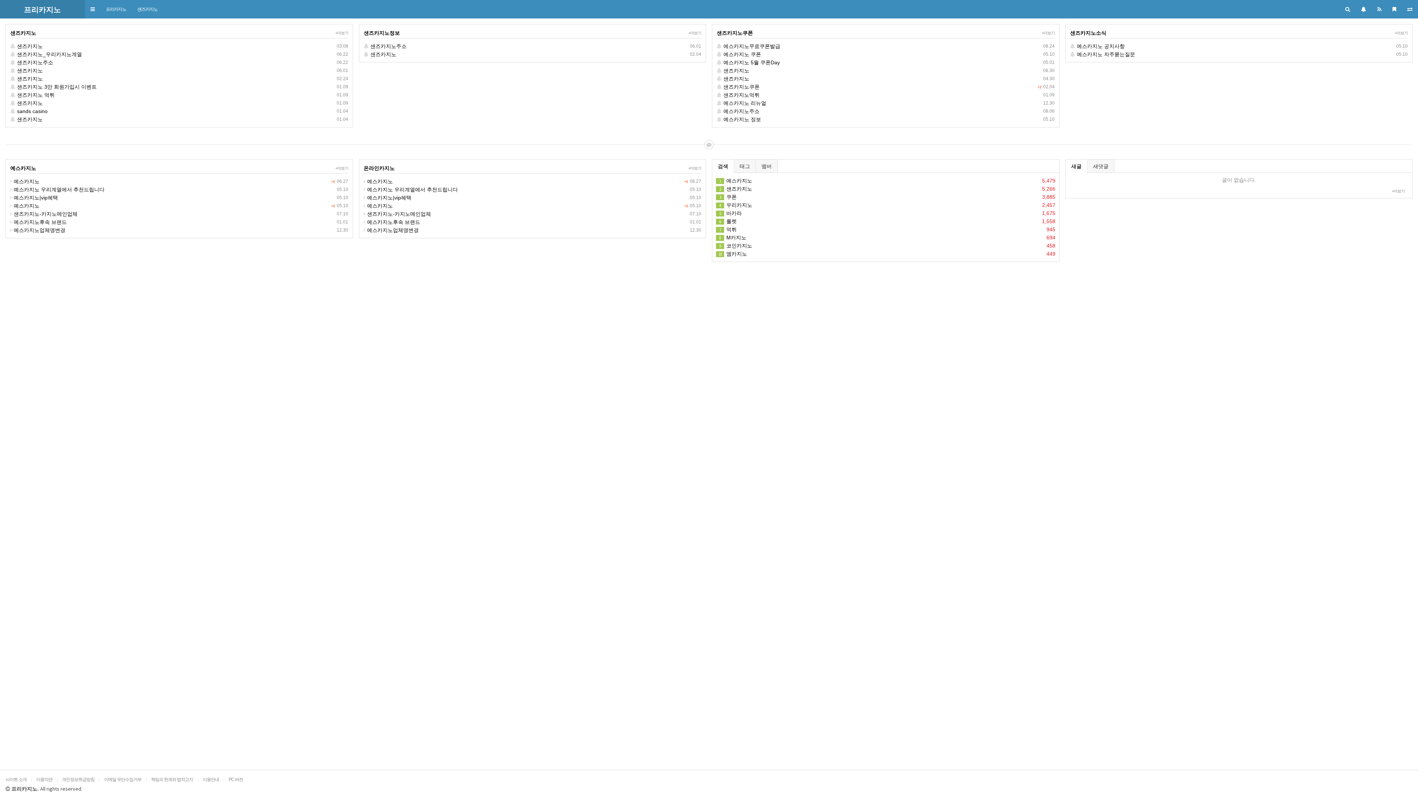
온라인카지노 (379, 168)
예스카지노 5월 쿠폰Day (888, 62)
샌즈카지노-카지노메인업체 (180, 214)
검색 (723, 166)
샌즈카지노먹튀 (888, 95)
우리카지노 (887, 205)
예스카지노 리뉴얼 (888, 103)
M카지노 (887, 238)
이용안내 (211, 779)
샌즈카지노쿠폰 (735, 33)
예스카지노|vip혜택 (180, 198)
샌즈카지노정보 (382, 33)
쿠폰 (887, 197)
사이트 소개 (16, 779)
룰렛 (887, 221)
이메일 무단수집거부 (122, 779)
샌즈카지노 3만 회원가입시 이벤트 (182, 87)
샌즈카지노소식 (1088, 33)
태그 (745, 166)
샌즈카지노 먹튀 (182, 95)
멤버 (766, 166)
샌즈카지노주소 (182, 62)
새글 (1076, 166)
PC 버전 (236, 779)
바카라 (887, 213)
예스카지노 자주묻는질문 (1241, 54)
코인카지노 (887, 246)
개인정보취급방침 (78, 779)
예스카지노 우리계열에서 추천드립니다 (180, 189)
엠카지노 (887, 254)
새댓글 (1101, 166)
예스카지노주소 (888, 111)
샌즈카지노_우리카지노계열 (182, 54)
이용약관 (44, 779)
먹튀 (887, 229)
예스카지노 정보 (888, 119)
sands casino (182, 111)
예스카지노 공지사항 (1241, 46)
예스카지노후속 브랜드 (180, 222)
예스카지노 (23, 168)
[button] (92, 9)
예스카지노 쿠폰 (888, 54)
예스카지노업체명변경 (180, 230)
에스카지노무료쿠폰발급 (888, 46)
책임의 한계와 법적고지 (172, 779)
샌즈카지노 (147, 9)
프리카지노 (116, 9)
